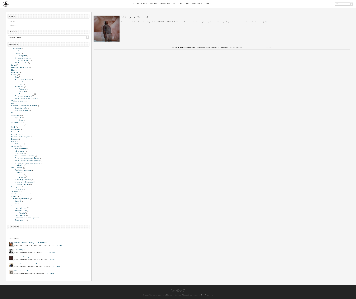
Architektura (16, 48)
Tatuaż (21, 120)
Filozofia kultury (21, 149)
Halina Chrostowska (21, 271)
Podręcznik (15, 132)
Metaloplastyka (16, 122)
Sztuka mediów (16, 168)
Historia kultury (21, 208)
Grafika (14, 75)
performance (224, 48)
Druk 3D (18, 201)
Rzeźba (13, 141)
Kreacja (21, 175)
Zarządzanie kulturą (18, 206)
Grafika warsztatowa (18, 101)
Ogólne (17, 53)
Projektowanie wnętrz (22, 60)
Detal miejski (19, 51)
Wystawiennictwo (21, 63)
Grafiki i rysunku (21, 108)
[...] (267, 22)
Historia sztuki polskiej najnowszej (27, 218)
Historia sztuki (20, 215)
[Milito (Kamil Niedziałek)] (107, 29)
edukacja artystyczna (204, 48)
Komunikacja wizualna (23, 79)
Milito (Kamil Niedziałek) (135, 17)
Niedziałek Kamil (215, 48)
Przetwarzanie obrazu (26, 94)
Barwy (13, 65)
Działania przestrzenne (23, 170)
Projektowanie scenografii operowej (27, 161)
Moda (13, 127)
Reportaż (22, 177)
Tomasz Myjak (19, 250)
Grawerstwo (19, 125)
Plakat (21, 84)
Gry (16, 77)
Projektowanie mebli (22, 58)
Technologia (15, 191)
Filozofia (22, 213)
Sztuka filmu (19, 165)
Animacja (22, 89)
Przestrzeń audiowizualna (24, 182)
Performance (15, 130)
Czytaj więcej (267, 47)
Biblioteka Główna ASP (19, 68)
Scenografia (15, 146)
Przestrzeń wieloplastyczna (20, 137)
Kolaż (13, 103)
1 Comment (51, 259)
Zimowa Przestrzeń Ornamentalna (26, 264)
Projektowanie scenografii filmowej (27, 158)
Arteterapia (19, 189)
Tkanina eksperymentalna (20, 194)
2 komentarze (58, 245)
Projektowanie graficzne (23, 96)
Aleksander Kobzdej (21, 257)
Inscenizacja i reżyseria (23, 180)
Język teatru (19, 153)
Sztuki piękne (16, 187)
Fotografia (22, 56)
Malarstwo (15, 115)
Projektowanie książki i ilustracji (26, 99)
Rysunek (18, 118)
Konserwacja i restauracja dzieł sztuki (24, 106)
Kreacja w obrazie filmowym (25, 156)
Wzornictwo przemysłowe (20, 199)
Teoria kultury (20, 220)
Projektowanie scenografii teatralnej (27, 163)
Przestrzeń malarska (22, 184)
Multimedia (19, 87)
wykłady (14, 196)
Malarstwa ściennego (22, 110)
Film (13, 70)
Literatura (14, 113)
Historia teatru (20, 151)
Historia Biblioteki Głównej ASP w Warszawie (30, 243)
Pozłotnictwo (15, 134)
